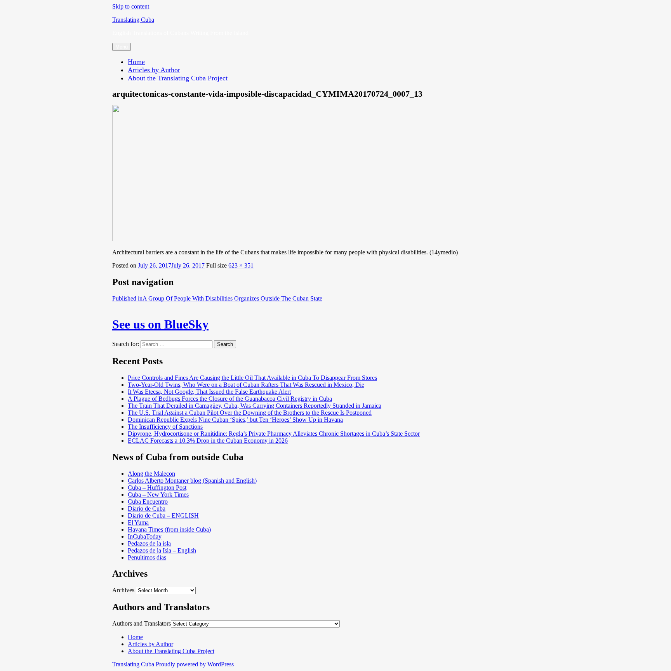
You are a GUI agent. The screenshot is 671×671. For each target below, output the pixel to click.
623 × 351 (241, 265)
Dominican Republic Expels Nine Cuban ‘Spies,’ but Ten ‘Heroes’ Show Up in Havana (235, 419)
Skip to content (130, 6)
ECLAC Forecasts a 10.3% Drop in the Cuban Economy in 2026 (208, 440)
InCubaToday (145, 536)
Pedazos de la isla (149, 543)
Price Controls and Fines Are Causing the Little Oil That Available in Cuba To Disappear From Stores (252, 377)
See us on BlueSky (160, 324)
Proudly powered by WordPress (195, 664)
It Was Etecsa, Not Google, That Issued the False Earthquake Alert (209, 391)
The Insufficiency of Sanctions (165, 426)
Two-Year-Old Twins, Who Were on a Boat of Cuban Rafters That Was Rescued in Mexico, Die (246, 384)
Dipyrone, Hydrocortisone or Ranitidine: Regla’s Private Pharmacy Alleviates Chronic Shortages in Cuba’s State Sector (274, 433)
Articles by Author (154, 70)
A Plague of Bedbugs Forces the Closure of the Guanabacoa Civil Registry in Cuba (230, 398)
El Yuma (138, 522)
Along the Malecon (151, 473)
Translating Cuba (133, 19)
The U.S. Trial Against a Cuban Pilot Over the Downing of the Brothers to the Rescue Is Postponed (250, 412)
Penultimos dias (147, 557)
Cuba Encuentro (148, 501)
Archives (123, 590)
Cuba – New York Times (158, 494)
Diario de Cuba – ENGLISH (163, 515)
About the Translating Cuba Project (178, 78)
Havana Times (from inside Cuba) (169, 529)
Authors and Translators (141, 623)
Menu (121, 47)
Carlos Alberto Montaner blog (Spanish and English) (192, 480)
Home (136, 62)
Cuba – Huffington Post (157, 487)
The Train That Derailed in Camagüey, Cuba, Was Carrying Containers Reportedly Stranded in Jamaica (254, 405)
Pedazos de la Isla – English (162, 550)
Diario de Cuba (146, 508)
